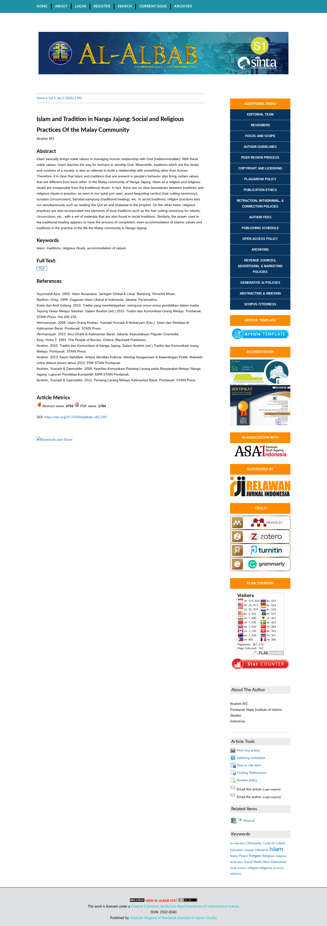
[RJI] (260, 486)
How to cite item (249, 765)
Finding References (251, 773)
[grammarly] (260, 570)
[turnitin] (260, 556)
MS (79, 98)
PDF (42, 268)
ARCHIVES (183, 6)
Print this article (248, 750)
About (61, 6)
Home (42, 6)
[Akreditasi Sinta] (260, 384)
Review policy (247, 780)
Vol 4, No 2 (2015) (61, 98)
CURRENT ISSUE (153, 6)
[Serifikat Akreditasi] (260, 424)
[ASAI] (260, 451)
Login (80, 6)
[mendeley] (260, 528)
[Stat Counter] (260, 669)
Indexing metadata (251, 758)
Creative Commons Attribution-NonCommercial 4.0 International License (185, 906)
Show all (248, 820)
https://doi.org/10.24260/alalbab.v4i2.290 (76, 417)
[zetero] (260, 542)
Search (125, 6)
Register (102, 6)
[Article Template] (260, 339)
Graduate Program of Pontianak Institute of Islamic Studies (173, 918)
